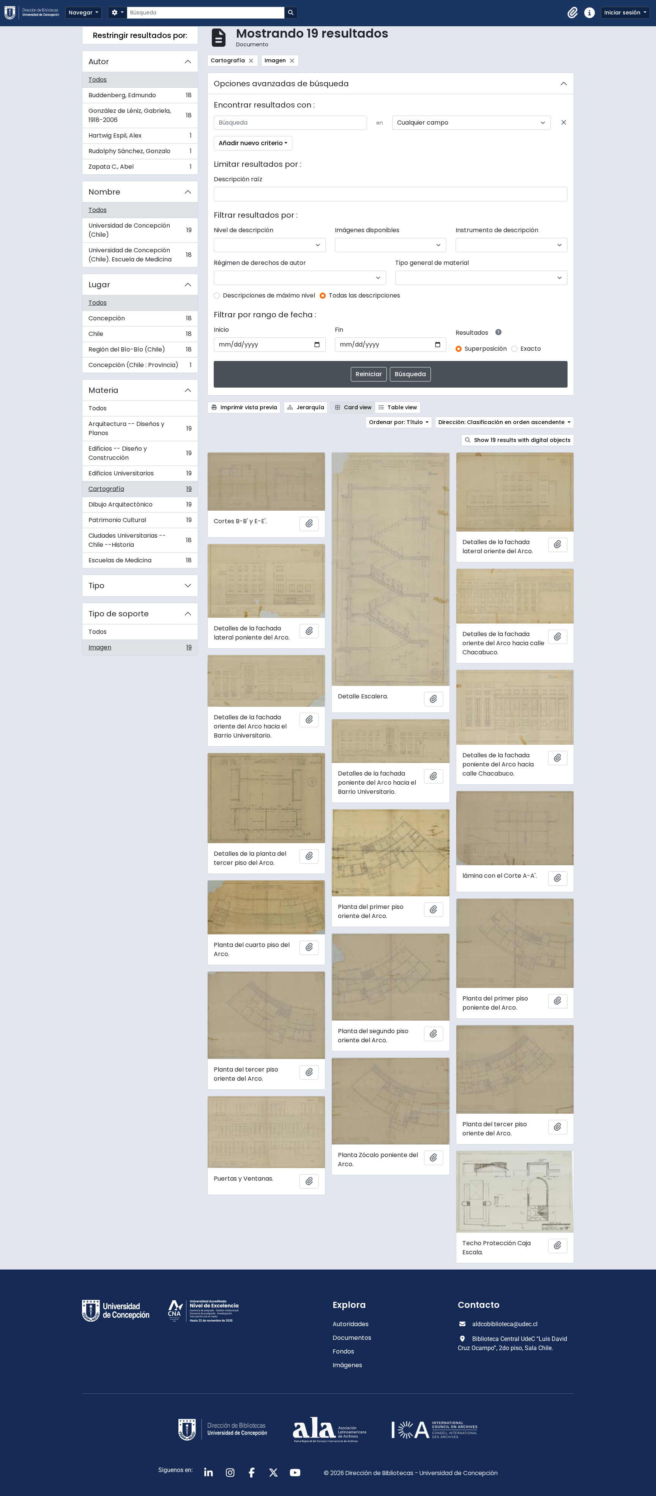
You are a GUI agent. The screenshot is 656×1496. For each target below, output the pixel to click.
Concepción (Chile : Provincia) (140, 367)
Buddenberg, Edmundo (140, 97)
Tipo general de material (432, 262)
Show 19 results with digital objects (522, 440)
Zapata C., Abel (140, 168)
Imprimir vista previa (248, 407)
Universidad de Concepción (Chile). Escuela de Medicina (140, 255)
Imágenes (347, 1365)
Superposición (486, 348)
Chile (140, 335)
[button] (573, 13)
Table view (401, 407)
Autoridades (351, 1324)
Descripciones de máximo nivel (269, 295)
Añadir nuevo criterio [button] (251, 143)
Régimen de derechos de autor (260, 262)
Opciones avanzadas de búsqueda (281, 83)
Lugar (99, 284)
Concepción (140, 320)
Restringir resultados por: (140, 35)
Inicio (221, 329)
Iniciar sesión (623, 12)
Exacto (530, 348)
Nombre (104, 192)
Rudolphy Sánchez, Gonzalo (140, 153)
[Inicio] (35, 12)
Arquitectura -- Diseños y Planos (140, 428)
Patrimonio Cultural (140, 522)
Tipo (96, 585)
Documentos (352, 1337)
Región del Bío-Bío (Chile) (140, 351)
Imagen (140, 649)
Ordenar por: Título (396, 422)
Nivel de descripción (243, 230)
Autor (98, 61)
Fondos (343, 1351)
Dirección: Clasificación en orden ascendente (502, 422)
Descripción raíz (238, 179)
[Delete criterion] (564, 122)
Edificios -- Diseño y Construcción (140, 453)
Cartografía (140, 490)
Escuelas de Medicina (140, 562)
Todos (97, 79)
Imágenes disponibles (367, 230)
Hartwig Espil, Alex (140, 137)
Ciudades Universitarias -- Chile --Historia (140, 540)
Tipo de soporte (118, 613)
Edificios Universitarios (140, 475)
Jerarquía (309, 407)
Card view (357, 407)
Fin (339, 329)
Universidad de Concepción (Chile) (140, 230)
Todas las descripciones (364, 295)
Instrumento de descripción (497, 230)
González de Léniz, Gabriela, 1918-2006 (140, 115)
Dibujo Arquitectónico (140, 506)
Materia (103, 390)
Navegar (81, 12)
